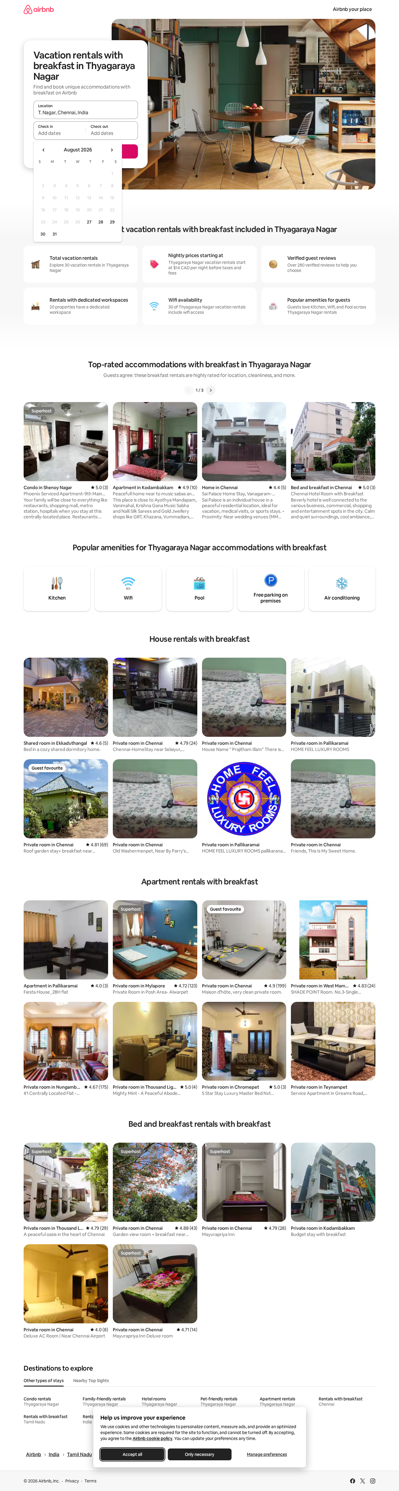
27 (89, 222)
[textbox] (59, 133)
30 (42, 234)
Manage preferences (267, 1454)
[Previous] (188, 390)
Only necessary (199, 1454)
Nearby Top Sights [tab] (91, 1380)
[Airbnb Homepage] (39, 9)
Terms (90, 1481)
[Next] (210, 390)
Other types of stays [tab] (44, 1380)
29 (112, 222)
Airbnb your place (352, 9)
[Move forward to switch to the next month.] (111, 150)
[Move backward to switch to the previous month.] (43, 150)
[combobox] (85, 112)
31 (55, 234)
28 (100, 222)
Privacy (72, 1481)
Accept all (132, 1454)
